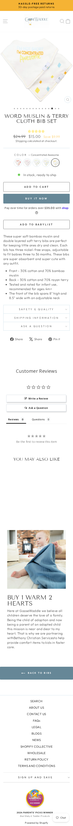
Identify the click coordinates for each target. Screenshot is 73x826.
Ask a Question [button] (38, 408)
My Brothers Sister (46, 162)
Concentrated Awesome (55, 162)
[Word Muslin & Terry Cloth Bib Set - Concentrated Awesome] (24, 510)
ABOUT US (36, 707)
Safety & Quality (36, 309)
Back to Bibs (39, 672)
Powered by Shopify (36, 822)
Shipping (21, 141)
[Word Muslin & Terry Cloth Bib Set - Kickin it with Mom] (11, 510)
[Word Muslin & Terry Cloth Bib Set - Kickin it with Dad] (6, 510)
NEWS (36, 740)
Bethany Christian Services (34, 638)
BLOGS (36, 733)
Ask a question (36, 326)
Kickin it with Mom (27, 162)
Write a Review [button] (38, 398)
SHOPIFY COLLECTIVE (36, 746)
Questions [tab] (38, 419)
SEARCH (36, 701)
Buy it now (36, 198)
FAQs (36, 720)
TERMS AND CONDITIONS (36, 766)
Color (36, 154)
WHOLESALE (36, 753)
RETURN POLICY (36, 759)
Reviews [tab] (13, 419)
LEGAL (36, 727)
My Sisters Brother (36, 162)
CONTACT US (36, 714)
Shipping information (36, 317)
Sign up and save (35, 777)
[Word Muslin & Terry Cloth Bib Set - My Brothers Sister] (20, 510)
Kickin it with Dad (18, 162)
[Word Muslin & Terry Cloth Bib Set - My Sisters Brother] (15, 510)
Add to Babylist (36, 224)
